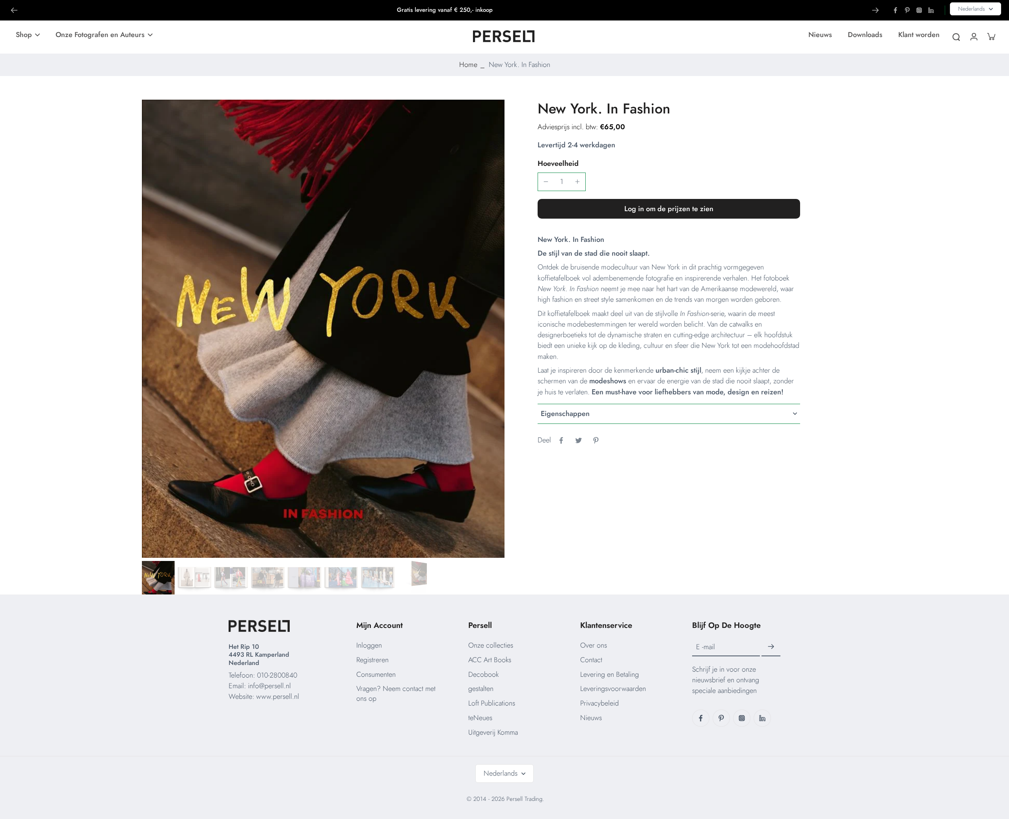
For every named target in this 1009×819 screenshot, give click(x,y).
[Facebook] (895, 10)
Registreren (372, 660)
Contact (591, 660)
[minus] (546, 181)
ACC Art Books (489, 660)
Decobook (483, 674)
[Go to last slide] (14, 10)
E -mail (705, 647)
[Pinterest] (907, 10)
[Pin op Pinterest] (596, 440)
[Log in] (973, 36)
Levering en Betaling (609, 674)
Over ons (593, 645)
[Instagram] (919, 10)
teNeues (480, 718)
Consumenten (376, 674)
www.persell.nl (277, 696)
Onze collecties (490, 645)
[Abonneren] (770, 646)
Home (468, 64)
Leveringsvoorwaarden (613, 688)
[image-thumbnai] (158, 577)
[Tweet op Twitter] (578, 440)
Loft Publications (491, 703)
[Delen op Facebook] (561, 440)
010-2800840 (277, 675)
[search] (956, 36)
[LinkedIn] (931, 10)
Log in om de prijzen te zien (668, 209)
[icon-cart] (991, 36)
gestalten (480, 688)
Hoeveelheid (558, 163)
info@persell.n (268, 686)
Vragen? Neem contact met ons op (396, 693)
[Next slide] (875, 10)
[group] (323, 329)
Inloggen (369, 645)
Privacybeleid (599, 703)
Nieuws (591, 718)
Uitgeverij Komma (493, 732)
